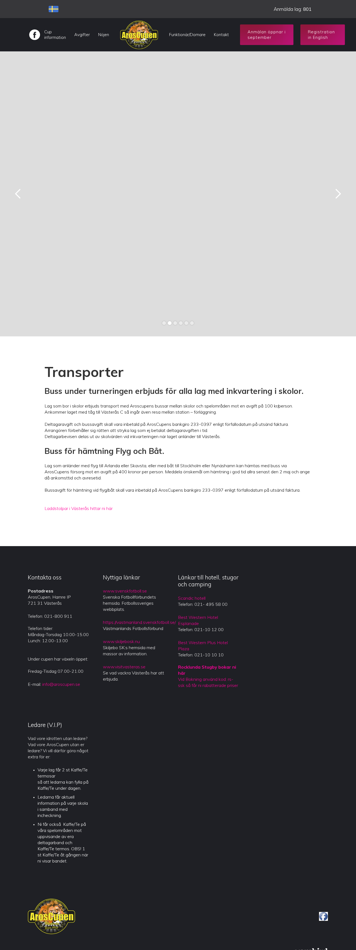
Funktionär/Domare (187, 34)
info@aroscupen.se (61, 684)
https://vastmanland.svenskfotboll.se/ (139, 622)
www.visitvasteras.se (124, 666)
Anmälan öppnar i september (267, 34)
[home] (139, 34)
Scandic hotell (192, 598)
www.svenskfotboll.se (125, 591)
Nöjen (103, 34)
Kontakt (221, 34)
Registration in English (321, 34)
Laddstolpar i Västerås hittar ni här (78, 508)
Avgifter (82, 34)
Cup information (55, 34)
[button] (18, 193)
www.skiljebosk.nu (121, 641)
